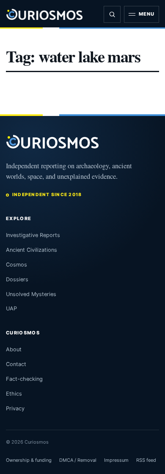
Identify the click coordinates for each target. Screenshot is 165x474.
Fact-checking (24, 379)
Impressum (116, 460)
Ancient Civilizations (31, 250)
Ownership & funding (29, 460)
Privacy (15, 408)
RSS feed (146, 460)
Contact (16, 364)
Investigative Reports (33, 235)
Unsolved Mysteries (31, 294)
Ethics (14, 394)
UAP (11, 308)
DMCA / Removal (77, 460)
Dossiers (17, 279)
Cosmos (16, 264)
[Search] (112, 14)
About (14, 349)
